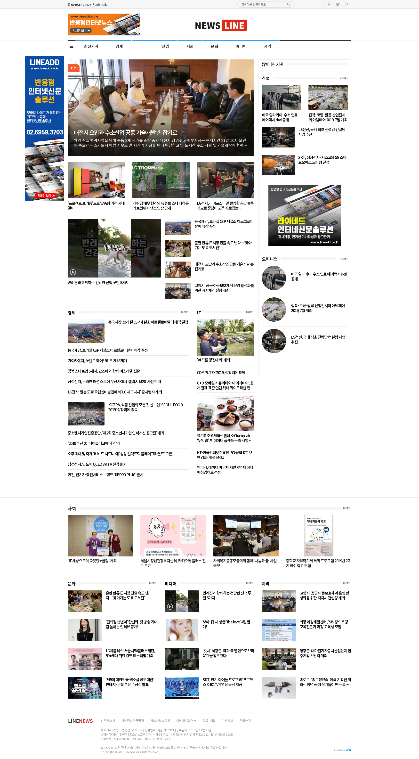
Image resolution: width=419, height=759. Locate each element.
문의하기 (245, 720)
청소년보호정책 (160, 720)
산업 (165, 46)
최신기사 (91, 46)
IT (142, 46)
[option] (161, 107)
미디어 (241, 46)
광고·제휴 (209, 720)
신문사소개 (108, 720)
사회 (190, 46)
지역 (267, 46)
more (185, 312)
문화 (214, 46)
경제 (119, 46)
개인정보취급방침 (132, 720)
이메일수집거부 (186, 720)
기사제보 (227, 720)
